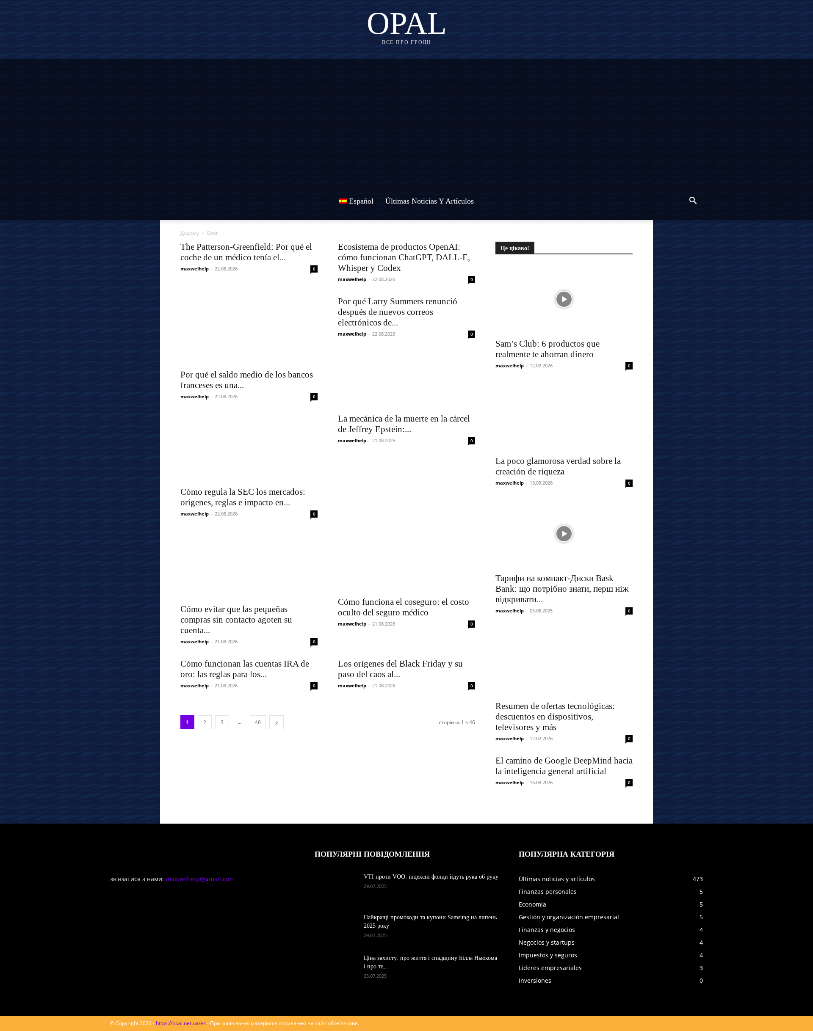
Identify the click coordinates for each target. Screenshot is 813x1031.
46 (258, 722)
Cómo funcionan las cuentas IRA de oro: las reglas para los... (244, 669)
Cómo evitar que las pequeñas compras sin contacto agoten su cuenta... (236, 619)
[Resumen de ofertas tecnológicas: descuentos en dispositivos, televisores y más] (564, 661)
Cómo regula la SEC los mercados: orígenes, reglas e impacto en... (242, 497)
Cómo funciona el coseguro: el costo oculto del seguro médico (403, 607)
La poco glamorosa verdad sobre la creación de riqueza (558, 466)
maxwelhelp (194, 268)
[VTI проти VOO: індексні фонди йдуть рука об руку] (336, 887)
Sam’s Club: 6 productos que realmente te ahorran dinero (547, 349)
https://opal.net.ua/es (181, 1023)
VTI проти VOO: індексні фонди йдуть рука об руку (431, 877)
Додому (189, 233)
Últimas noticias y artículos (429, 201)
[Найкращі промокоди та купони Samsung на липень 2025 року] (336, 928)
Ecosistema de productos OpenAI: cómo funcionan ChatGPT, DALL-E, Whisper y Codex (404, 257)
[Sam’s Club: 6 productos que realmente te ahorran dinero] (564, 299)
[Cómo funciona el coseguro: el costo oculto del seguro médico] (406, 561)
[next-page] (276, 722)
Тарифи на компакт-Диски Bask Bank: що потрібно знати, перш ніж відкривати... (562, 588)
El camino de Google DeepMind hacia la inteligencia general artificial (564, 765)
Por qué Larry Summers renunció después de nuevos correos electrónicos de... (397, 312)
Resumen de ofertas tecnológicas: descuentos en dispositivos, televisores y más (555, 716)
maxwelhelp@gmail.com (200, 879)
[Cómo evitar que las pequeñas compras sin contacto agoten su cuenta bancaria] (249, 564)
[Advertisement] (406, 118)
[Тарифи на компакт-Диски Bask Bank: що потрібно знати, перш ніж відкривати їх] (564, 534)
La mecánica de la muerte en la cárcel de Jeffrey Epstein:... (404, 424)
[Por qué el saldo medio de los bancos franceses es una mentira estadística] (249, 330)
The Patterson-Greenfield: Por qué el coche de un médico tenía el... (246, 252)
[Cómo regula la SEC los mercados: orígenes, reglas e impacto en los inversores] (249, 447)
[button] (693, 202)
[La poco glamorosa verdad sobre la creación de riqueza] (564, 416)
